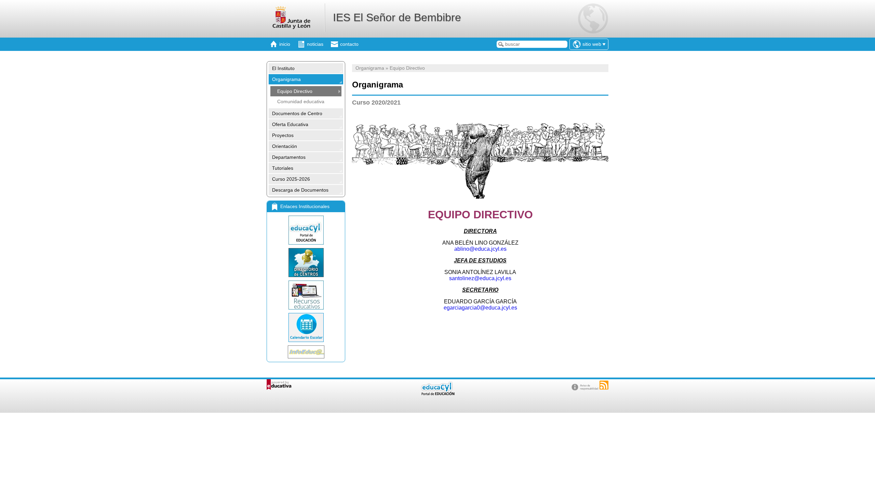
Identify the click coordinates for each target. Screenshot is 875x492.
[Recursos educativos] (306, 295)
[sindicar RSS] (604, 385)
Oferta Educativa (290, 124)
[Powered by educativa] (279, 384)
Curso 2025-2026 (291, 179)
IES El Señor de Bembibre (397, 17)
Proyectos (283, 135)
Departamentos (289, 157)
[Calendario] (306, 327)
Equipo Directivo (294, 91)
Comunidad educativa (300, 101)
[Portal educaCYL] (306, 230)
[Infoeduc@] (306, 351)
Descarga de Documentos (300, 190)
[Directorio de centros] (306, 262)
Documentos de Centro (297, 113)
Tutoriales (282, 168)
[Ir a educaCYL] (437, 394)
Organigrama (286, 79)
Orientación (284, 146)
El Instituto (283, 68)
